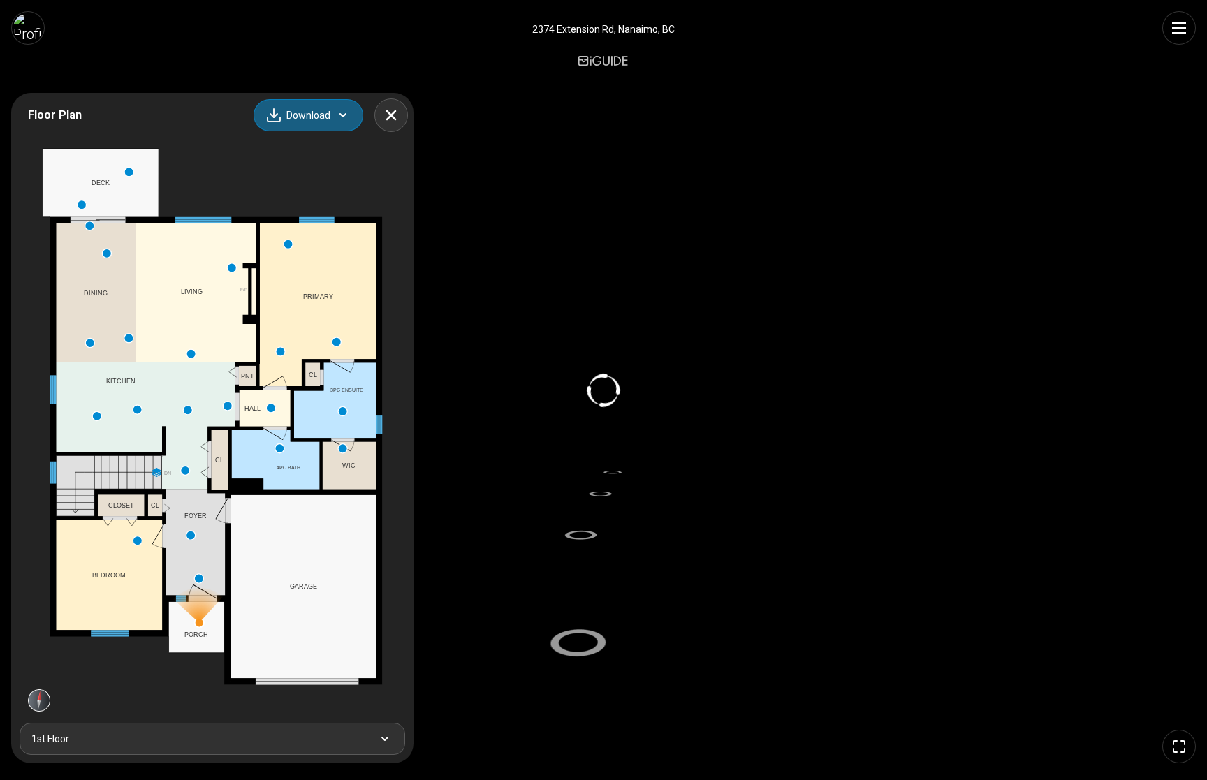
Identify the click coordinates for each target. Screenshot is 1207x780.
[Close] (391, 115)
